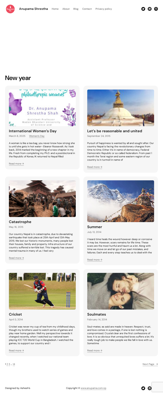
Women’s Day (37, 136)
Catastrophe (20, 222)
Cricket (15, 314)
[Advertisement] (81, 44)
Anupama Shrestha (33, 9)
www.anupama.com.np (93, 388)
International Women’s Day (33, 131)
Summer (94, 227)
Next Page (150, 364)
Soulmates (96, 314)
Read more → (16, 163)
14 (14, 364)
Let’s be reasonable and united (114, 131)
